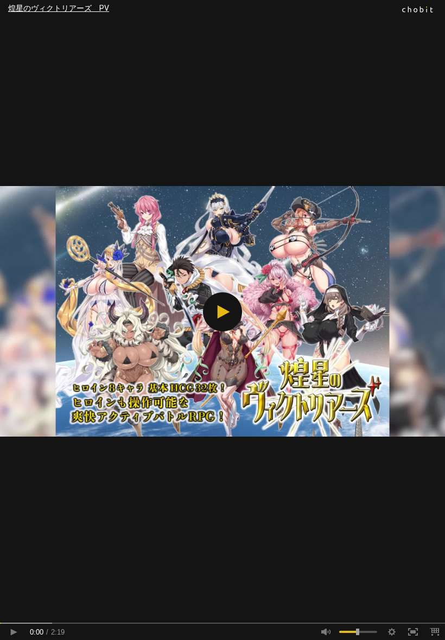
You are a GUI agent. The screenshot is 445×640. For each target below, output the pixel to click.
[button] (222, 311)
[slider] (222, 623)
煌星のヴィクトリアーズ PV (58, 8)
